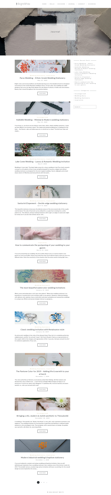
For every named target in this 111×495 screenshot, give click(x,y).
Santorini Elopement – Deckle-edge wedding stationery (42, 203)
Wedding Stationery (37, 75)
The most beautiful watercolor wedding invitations (42, 288)
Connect (81, 3)
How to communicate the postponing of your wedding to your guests (85, 83)
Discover (61, 3)
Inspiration (50, 75)
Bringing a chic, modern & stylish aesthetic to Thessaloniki (42, 416)
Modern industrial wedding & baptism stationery (42, 457)
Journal (71, 3)
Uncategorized (42, 117)
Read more (42, 93)
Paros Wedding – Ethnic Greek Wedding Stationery (42, 78)
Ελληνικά (92, 3)
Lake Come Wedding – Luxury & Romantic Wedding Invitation (42, 161)
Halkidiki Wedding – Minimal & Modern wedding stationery (42, 120)
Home (44, 3)
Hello (52, 3)
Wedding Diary (80, 95)
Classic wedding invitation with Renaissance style (42, 329)
